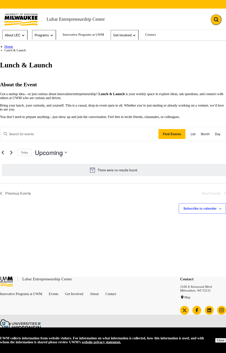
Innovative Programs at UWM (83, 34)
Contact (150, 34)
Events (53, 294)
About (94, 294)
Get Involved (122, 35)
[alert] (114, 170)
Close (220, 340)
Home (8, 46)
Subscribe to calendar (200, 208)
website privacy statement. (101, 342)
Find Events (172, 134)
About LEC (13, 35)
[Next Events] (11, 152)
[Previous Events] (2, 152)
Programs (42, 35)
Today (24, 152)
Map (187, 297)
